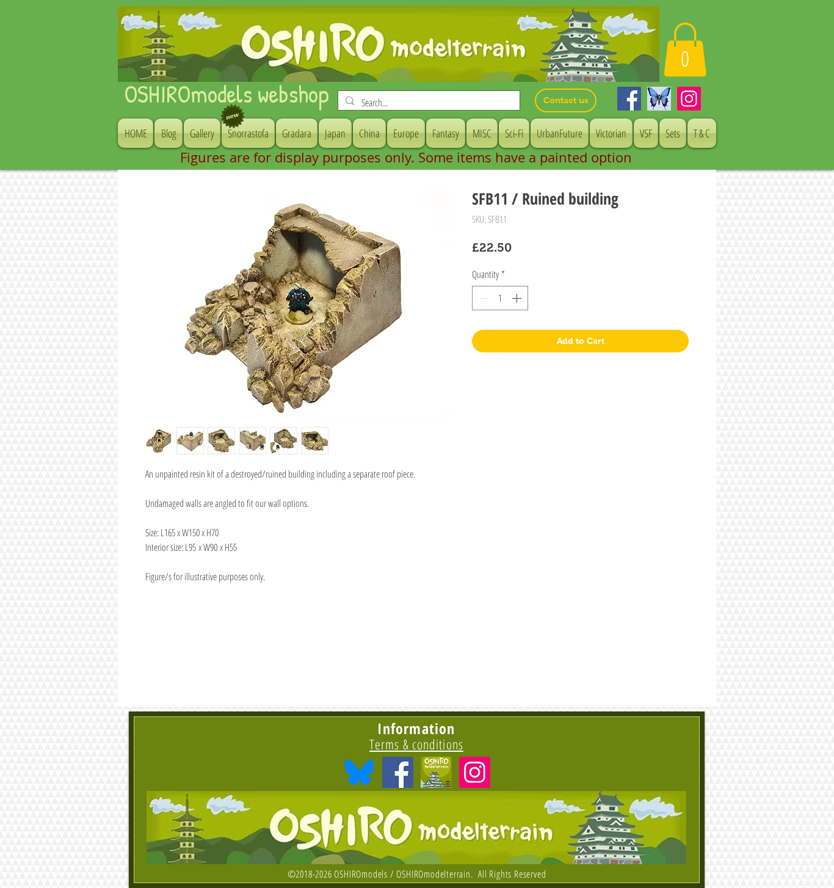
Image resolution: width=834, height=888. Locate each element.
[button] (685, 49)
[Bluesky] (659, 99)
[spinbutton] (500, 298)
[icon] (436, 772)
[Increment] (517, 298)
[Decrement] (482, 298)
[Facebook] (629, 99)
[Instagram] (689, 99)
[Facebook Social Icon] (397, 772)
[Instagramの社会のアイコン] (474, 772)
